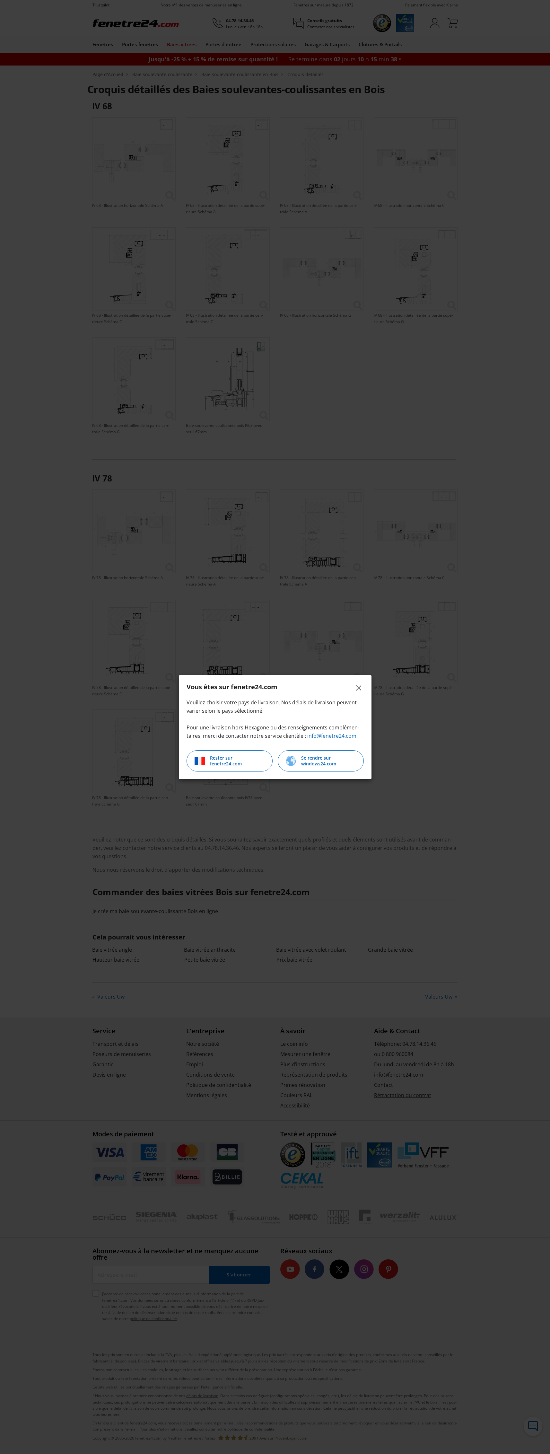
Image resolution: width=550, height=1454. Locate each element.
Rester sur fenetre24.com (226, 761)
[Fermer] (359, 688)
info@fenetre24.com (331, 735)
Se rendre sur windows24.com (318, 761)
